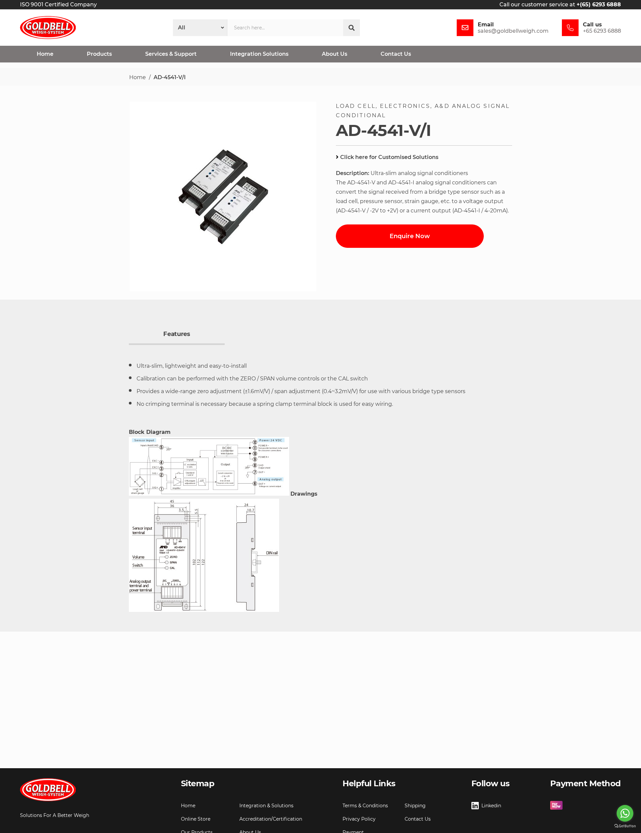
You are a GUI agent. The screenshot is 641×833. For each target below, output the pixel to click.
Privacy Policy (359, 819)
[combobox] (285, 27)
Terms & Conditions (365, 806)
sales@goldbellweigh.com (513, 31)
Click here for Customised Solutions (389, 157)
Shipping (415, 806)
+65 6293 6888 (602, 31)
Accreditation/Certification (270, 819)
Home (137, 77)
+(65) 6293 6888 (599, 4)
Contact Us (418, 819)
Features (176, 334)
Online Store (195, 819)
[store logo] (48, 27)
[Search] (351, 27)
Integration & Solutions (266, 806)
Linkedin (491, 806)
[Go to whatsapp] (625, 813)
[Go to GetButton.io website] (625, 826)
